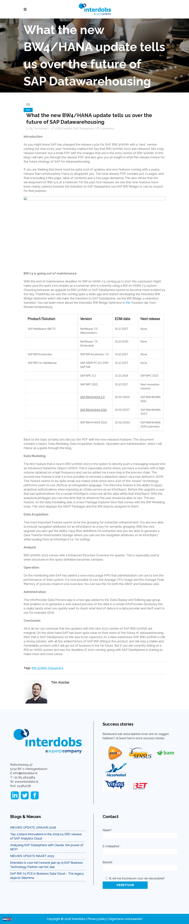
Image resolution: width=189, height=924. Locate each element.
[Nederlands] (5, 919)
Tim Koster (40, 128)
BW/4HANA (65, 128)
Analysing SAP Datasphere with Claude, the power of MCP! (46, 847)
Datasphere (55, 668)
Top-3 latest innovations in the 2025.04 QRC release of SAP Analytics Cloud (46, 836)
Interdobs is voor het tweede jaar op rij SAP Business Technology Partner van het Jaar (46, 865)
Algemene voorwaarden (125, 919)
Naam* (107, 830)
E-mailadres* (111, 846)
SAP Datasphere (84, 128)
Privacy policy (97, 919)
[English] (10, 919)
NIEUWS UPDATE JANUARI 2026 (33, 827)
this (128, 302)
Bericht (107, 862)
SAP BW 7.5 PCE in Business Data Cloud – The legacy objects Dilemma (47, 876)
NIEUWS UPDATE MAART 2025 (32, 856)
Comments (107, 128)
